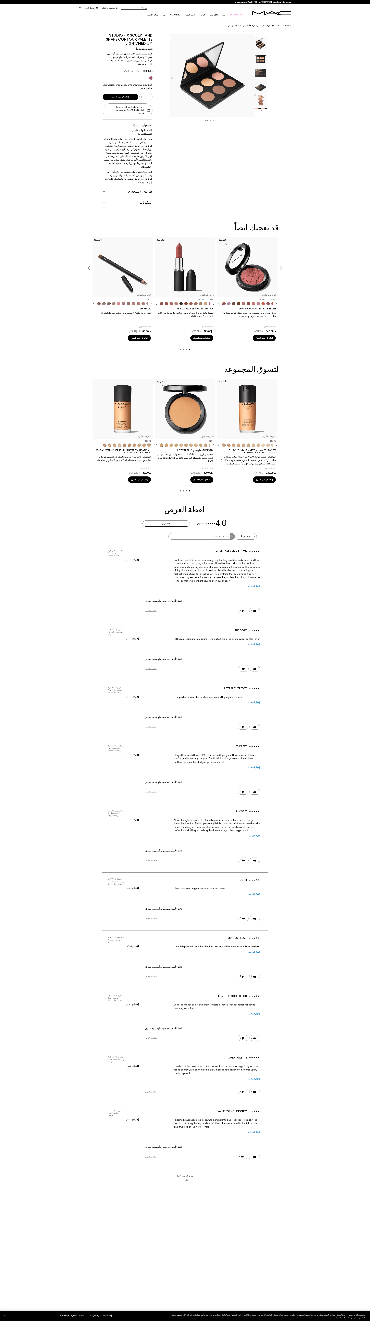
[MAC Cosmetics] (271, 13)
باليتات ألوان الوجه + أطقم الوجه (253, 25)
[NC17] (248, 445)
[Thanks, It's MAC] (224, 304)
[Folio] (201, 304)
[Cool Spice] (99, 304)
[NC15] (258, 445)
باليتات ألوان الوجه (233, 25)
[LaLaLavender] (229, 304)
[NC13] (263, 445)
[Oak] (114, 304)
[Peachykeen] (253, 304)
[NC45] (105, 445)
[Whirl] (128, 304)
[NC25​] (196, 445)
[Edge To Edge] (119, 304)
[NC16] (253, 445)
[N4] (268, 445)
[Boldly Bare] (138, 304)
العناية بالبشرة (190, 15)
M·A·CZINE (175, 15)
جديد (224, 15)
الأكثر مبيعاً (214, 15)
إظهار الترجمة (254, 586)
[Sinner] (268, 304)
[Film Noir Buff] (234, 304)
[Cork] (109, 304)
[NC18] (243, 445)
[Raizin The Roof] (248, 304)
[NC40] (129, 445)
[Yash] (196, 304)
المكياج (275, 25)
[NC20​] (201, 445)
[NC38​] (171, 445)
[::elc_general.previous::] (275, 304)
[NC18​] (206, 445)
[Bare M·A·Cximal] (181, 304)
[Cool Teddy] (191, 304)
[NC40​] (166, 445)
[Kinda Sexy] (171, 304)
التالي (185, 1180)
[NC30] (139, 445)
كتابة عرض (166, 524)
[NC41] (124, 445)
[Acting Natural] (206, 304)
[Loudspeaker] (263, 304)
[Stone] (104, 304)
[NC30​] (186, 445)
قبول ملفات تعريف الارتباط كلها (72, 1316)
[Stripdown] (143, 304)
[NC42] (110, 445)
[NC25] (224, 445)
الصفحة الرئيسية (285, 25)
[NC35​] (181, 445)
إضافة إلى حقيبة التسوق (120, 97)
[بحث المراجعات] (232, 536)
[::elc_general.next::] (219, 304)
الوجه (268, 25)
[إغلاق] (4, 1315)
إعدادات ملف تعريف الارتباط (101, 1316)
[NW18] (229, 445)
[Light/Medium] (150, 78)
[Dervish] (123, 304)
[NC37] (114, 445)
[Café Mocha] (166, 304)
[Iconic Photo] (186, 304)
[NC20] (234, 445)
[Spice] (133, 304)
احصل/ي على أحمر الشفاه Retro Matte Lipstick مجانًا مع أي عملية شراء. (263, 2)
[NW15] (238, 445)
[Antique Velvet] (238, 304)
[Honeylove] (258, 304)
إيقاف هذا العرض (151, 611)
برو (164, 15)
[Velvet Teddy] (243, 304)
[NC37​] (176, 445)
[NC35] (134, 445)
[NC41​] (161, 445)
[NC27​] (191, 445)
